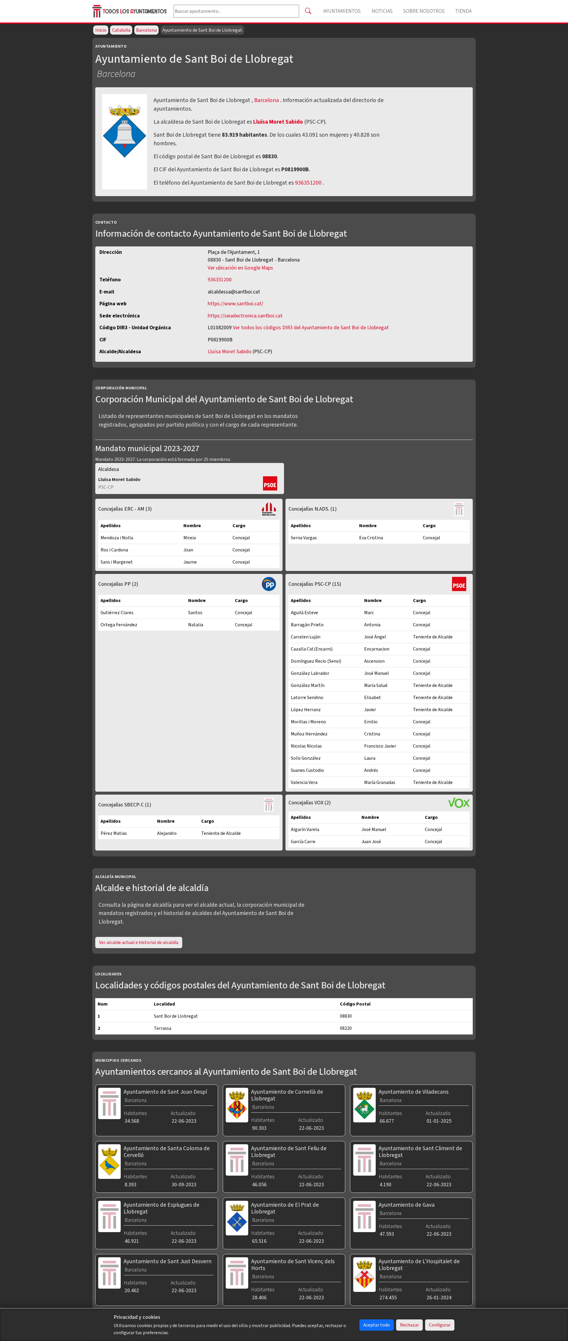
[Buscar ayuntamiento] (307, 11)
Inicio (100, 30)
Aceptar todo (376, 1325)
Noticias (382, 11)
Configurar (440, 1325)
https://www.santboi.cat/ (235, 303)
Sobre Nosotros (424, 11)
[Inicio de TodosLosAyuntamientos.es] (130, 11)
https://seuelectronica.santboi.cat (245, 315)
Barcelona (146, 30)
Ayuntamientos (342, 11)
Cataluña (121, 30)
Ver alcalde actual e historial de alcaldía (138, 942)
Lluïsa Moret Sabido (278, 122)
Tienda (463, 11)
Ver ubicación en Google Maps (240, 268)
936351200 (308, 183)
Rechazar (409, 1325)
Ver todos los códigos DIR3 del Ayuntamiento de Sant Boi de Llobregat (311, 327)
